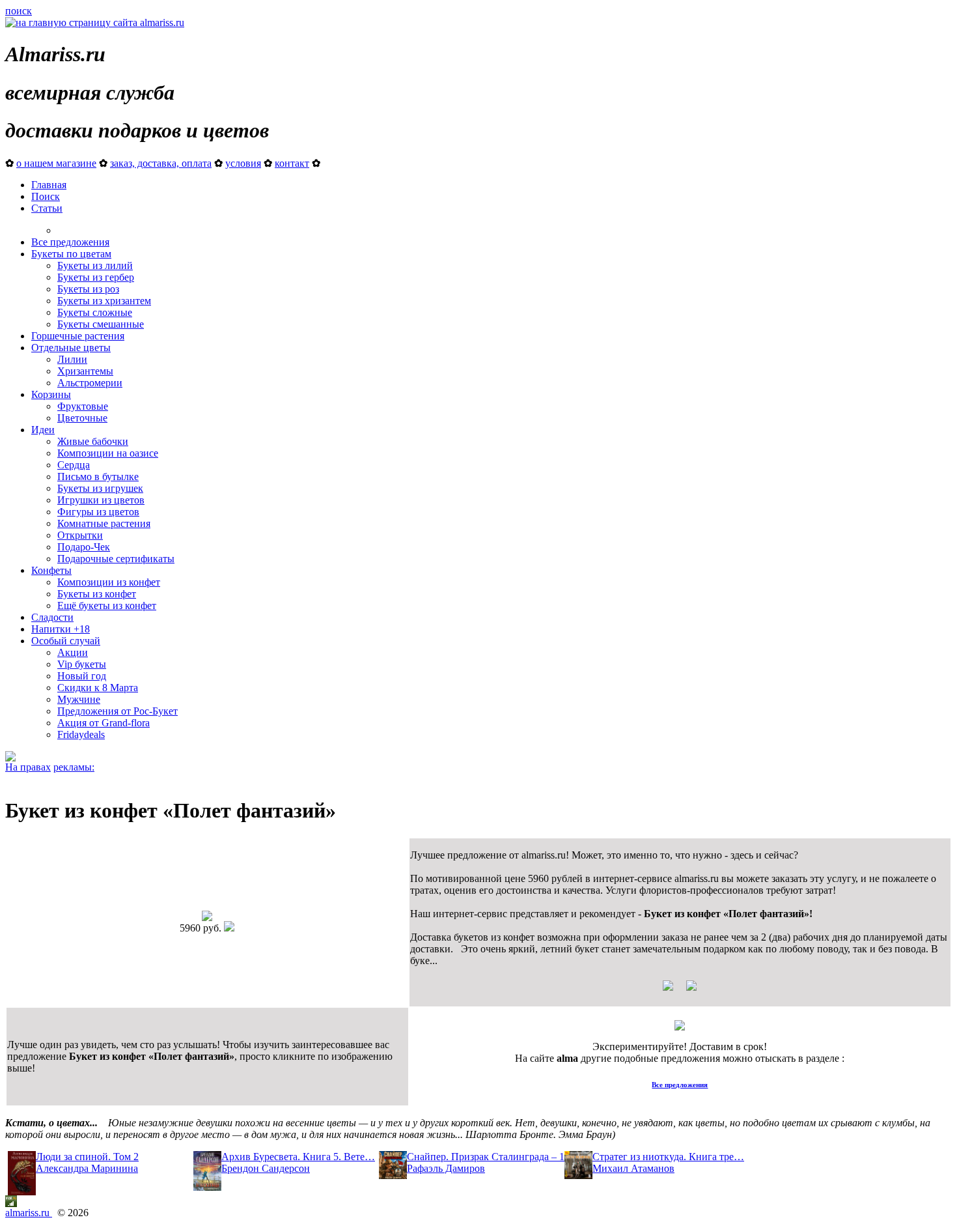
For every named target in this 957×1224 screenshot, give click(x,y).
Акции (72, 652)
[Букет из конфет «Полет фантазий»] (207, 917)
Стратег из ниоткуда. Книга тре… (668, 1156)
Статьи (46, 208)
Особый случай (65, 640)
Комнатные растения (103, 523)
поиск (18, 10)
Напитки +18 (60, 628)
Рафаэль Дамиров (446, 1168)
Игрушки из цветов (101, 499)
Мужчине (78, 699)
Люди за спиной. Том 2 (87, 1156)
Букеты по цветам (71, 253)
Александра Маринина (87, 1168)
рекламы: (73, 767)
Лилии (72, 359)
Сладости (52, 617)
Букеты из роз (88, 288)
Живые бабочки (92, 441)
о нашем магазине (56, 163)
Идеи (43, 429)
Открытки (80, 535)
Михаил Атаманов (633, 1168)
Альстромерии (89, 382)
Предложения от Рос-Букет (117, 711)
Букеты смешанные (100, 324)
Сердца (73, 464)
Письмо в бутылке (98, 476)
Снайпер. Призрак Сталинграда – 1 (485, 1156)
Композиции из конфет (108, 582)
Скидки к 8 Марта (97, 687)
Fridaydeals (81, 734)
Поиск (45, 196)
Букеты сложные (94, 312)
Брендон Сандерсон (265, 1168)
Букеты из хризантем (104, 300)
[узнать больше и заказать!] (679, 990)
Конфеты (51, 570)
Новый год (81, 675)
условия (243, 163)
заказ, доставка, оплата (161, 163)
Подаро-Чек (83, 546)
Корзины (51, 394)
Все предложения (70, 242)
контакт (292, 163)
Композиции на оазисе (107, 453)
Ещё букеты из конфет (106, 605)
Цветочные (82, 417)
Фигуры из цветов (98, 511)
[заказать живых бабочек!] (10, 757)
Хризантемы (85, 371)
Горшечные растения (77, 335)
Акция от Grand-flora (103, 722)
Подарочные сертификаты (115, 558)
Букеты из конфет (96, 593)
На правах (28, 767)
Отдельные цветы (71, 347)
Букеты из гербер (95, 277)
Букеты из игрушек (100, 488)
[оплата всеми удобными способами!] (679, 1026)
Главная (48, 184)
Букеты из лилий (95, 265)
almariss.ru (28, 1212)
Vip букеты (81, 664)
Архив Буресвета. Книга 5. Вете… (298, 1156)
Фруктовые (82, 406)
